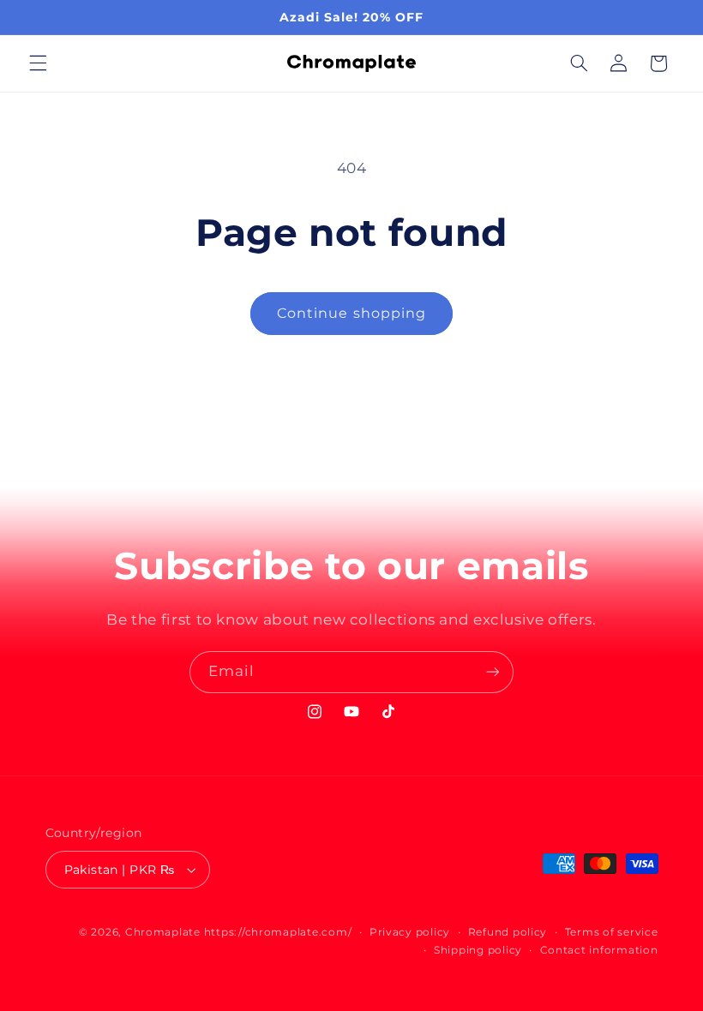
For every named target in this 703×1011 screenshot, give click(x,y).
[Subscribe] (493, 672)
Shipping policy (478, 950)
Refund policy (508, 932)
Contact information (599, 950)
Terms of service (611, 932)
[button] (37, 63)
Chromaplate (163, 932)
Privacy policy (410, 932)
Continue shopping (351, 313)
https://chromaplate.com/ (278, 932)
